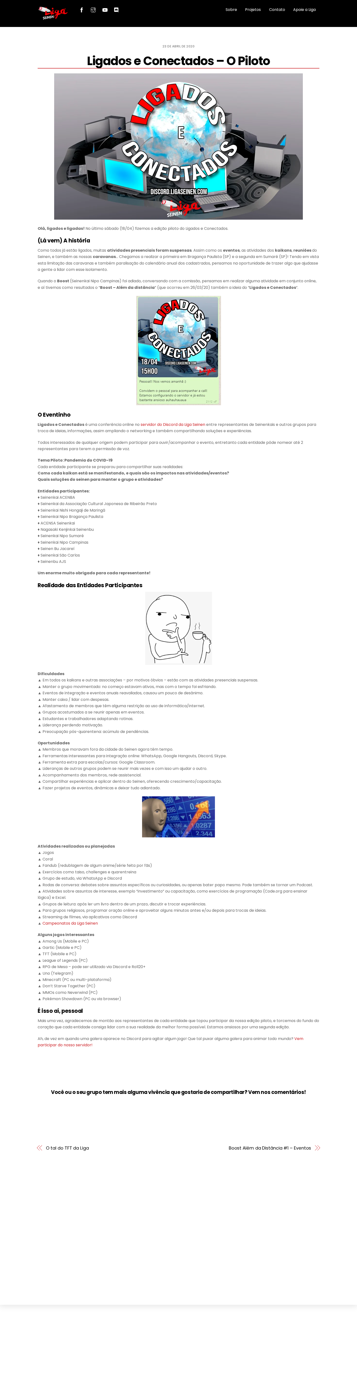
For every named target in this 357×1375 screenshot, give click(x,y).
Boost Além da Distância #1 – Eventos (270, 1148)
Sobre (231, 9)
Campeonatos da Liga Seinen (70, 923)
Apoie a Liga (304, 9)
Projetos (253, 9)
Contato (277, 9)
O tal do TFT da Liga (67, 1148)
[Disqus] (178, 1226)
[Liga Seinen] (53, 18)
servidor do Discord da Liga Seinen (173, 424)
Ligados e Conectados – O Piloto (178, 60)
